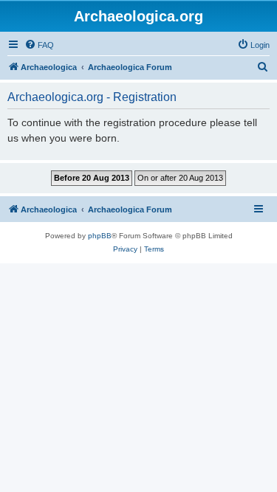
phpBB (100, 236)
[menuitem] (39, 45)
